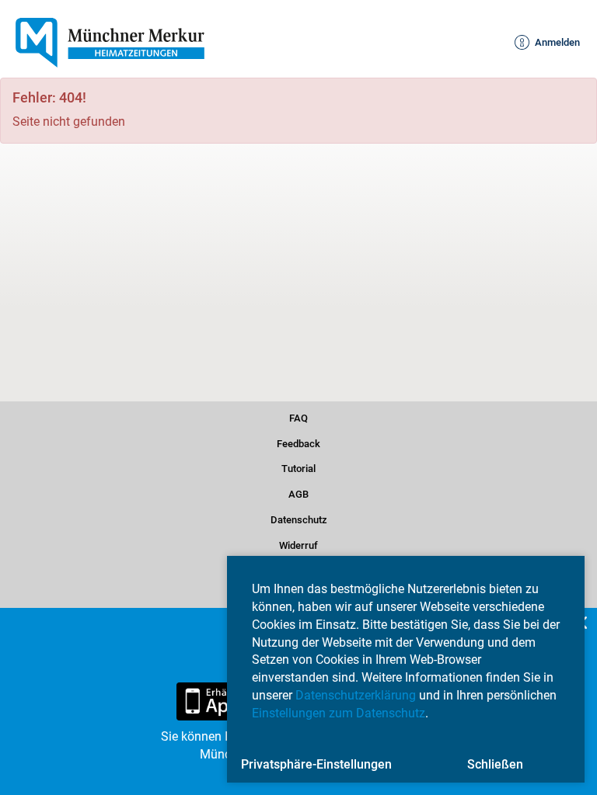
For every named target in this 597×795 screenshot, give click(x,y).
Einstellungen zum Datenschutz (338, 713)
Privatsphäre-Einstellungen (316, 764)
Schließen (495, 764)
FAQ (298, 415)
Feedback (298, 441)
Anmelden (549, 42)
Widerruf (298, 543)
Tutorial (299, 467)
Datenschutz (298, 518)
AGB (298, 492)
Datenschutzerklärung (355, 695)
